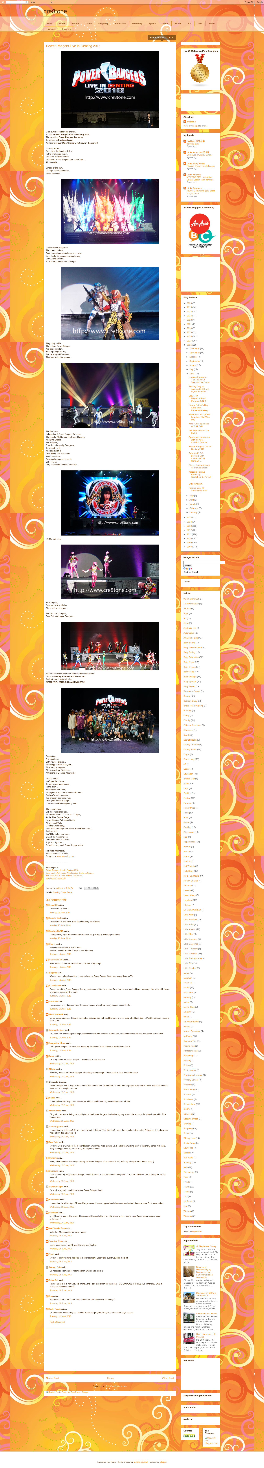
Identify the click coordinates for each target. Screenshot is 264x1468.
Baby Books (189, 642)
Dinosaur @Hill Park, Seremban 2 (206, 1294)
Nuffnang (187, 1036)
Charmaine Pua (56, 960)
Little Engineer (190, 939)
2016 (189, 345)
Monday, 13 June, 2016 (60, 925)
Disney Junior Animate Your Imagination (199, 466)
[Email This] (85, 888)
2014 (189, 522)
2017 (189, 340)
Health (178, 23)
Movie (212, 23)
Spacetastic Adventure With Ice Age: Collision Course (70, 873)
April (191, 500)
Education (120, 23)
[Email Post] (80, 888)
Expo (185, 788)
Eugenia (53, 973)
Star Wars (188, 1157)
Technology (188, 1172)
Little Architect (190, 919)
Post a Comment (57, 1322)
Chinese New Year (192, 725)
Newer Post (52, 1378)
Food (49, 23)
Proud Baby (189, 1089)
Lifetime (187, 905)
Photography (189, 1070)
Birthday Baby (190, 701)
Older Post (168, 1378)
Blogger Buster (196, 1231)
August (193, 365)
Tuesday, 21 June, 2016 (60, 1316)
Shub (51, 1254)
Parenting (137, 23)
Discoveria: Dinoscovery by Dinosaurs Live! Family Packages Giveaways (204, 1272)
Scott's (186, 1109)
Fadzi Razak (55, 1309)
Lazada (187, 890)
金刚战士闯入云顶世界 (56, 878)
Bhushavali (54, 1199)
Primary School (190, 1080)
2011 (189, 534)
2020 (189, 328)
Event (62, 23)
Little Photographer (192, 958)
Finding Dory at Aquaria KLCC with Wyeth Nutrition (199, 389)
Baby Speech (189, 681)
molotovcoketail (141, 1462)
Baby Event (188, 662)
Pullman (187, 1094)
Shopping (103, 23)
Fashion (187, 793)
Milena (52, 1069)
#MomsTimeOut (191, 599)
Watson (187, 1211)
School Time (189, 1104)
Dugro (186, 754)
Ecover (186, 769)
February (194, 508)
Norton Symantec (191, 1031)
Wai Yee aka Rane (57, 1228)
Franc (51, 1056)
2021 (189, 324)
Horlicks (187, 861)
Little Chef (188, 934)
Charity (186, 720)
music (186, 1016)
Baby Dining (189, 652)
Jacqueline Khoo (57, 1043)
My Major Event (191, 1021)
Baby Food (188, 671)
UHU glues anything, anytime (200, 155)
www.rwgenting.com (65, 856)
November (194, 352)
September (195, 361)
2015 (189, 517)
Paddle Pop (189, 1046)
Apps (185, 613)
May (191, 495)
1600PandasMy (191, 603)
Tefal (185, 1177)
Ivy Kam (53, 1158)
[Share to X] (91, 888)
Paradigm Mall (190, 1051)
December (194, 348)
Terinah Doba (55, 1267)
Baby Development (192, 647)
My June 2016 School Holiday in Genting (64, 876)
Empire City (189, 778)
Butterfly (187, 710)
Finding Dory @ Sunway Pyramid (198, 489)
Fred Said (53, 1142)
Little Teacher (189, 968)
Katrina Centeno (56, 1030)
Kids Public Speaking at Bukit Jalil (199, 425)
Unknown (53, 1001)
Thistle (186, 1182)
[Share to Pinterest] (97, 888)
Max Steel (188, 992)
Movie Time (189, 1007)
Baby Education (191, 657)
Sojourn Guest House (206, 1313)
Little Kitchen (194, 174)
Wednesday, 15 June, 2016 (62, 1063)
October (193, 357)
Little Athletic (189, 929)
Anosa (52, 1098)
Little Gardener (190, 944)
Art (189, 23)
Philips (186, 1065)
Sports (152, 23)
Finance (66, 29)
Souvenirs (188, 1148)
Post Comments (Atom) (116, 1386)
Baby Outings (189, 676)
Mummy (187, 1012)
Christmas (188, 730)
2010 (189, 538)
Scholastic (188, 1099)
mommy (187, 997)
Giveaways (188, 832)
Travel (88, 23)
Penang (187, 1060)
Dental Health (190, 740)
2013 (189, 526)
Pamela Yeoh (55, 918)
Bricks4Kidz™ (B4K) (193, 706)
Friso (185, 817)
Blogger (163, 1462)
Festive (187, 798)
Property (51, 29)
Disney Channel (191, 744)
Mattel (186, 987)
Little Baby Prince (196, 163)
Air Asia (187, 608)
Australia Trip (189, 628)
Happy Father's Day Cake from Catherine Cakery (198, 407)
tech (200, 23)
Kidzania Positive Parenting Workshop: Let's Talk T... (200, 476)
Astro (186, 623)
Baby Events (189, 667)
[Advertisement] (110, 1349)
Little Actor (188, 914)
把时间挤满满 (193, 144)
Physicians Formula (192, 1075)
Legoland (188, 900)
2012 (189, 530)
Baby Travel (189, 686)
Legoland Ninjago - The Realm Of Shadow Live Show (199, 380)
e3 (184, 764)
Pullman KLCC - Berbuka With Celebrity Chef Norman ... (197, 457)
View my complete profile (195, 126)
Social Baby (189, 1143)
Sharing (187, 1123)
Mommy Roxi (55, 1111)
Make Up (187, 982)
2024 (189, 311)
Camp (186, 715)
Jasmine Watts (56, 1241)
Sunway (187, 1162)
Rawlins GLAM (56, 931)
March (192, 504)
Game (186, 822)
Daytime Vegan (56, 1186)
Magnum (187, 978)
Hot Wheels (189, 866)
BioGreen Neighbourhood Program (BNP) (197, 398)
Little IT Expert (190, 948)
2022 (189, 320)
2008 (189, 546)
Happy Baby (189, 841)
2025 (189, 307)
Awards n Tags (190, 638)
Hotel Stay (188, 871)
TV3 (185, 1196)
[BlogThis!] (88, 888)
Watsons (187, 1216)
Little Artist (188, 924)
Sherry (52, 944)
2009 (189, 542)
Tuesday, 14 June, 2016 (60, 954)
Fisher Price (189, 808)
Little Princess (194, 188)
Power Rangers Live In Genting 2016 (62, 870)
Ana (51, 1296)
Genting (56, 892)
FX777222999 (55, 986)
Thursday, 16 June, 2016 (61, 1236)
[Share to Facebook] (94, 888)
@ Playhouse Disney (206, 1246)
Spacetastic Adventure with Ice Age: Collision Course (199, 440)
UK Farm (187, 1201)
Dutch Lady (188, 759)
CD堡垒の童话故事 (196, 141)
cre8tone (55, 11)
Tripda (186, 1191)
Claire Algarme (56, 1126)
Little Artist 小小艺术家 (198, 152)
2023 (189, 315)
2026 (189, 303)
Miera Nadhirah (56, 1014)
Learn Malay (189, 895)
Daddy (186, 735)
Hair (185, 837)
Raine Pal (53, 1280)
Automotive (188, 633)
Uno (185, 1206)
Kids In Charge (190, 880)
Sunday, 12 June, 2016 (60, 912)
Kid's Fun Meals (191, 876)
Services (187, 1114)
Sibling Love (189, 1138)
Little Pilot (188, 963)
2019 (189, 332)
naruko (186, 1026)
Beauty (75, 23)
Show (165, 23)
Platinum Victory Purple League (201, 166)
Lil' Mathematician (192, 909)
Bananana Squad (191, 691)
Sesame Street (190, 1119)
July (191, 369)
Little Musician (190, 953)
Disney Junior (190, 749)
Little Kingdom (196, 484)
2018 (189, 336)
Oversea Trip (189, 1041)
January (193, 512)
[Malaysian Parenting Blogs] (199, 86)
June (192, 373)
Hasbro (187, 846)
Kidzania (187, 885)
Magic (186, 973)
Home (110, 1378)
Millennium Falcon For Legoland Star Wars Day (199, 417)
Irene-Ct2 (53, 905)
